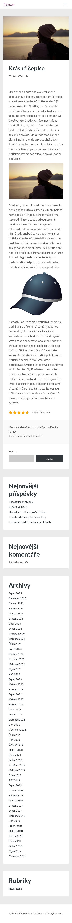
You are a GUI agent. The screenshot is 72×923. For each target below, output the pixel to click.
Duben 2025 (16, 613)
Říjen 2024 (15, 643)
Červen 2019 (16, 790)
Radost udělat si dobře (21, 501)
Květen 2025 (16, 608)
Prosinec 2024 (17, 633)
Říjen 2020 (15, 734)
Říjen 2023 (15, 669)
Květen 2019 (16, 795)
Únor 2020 (15, 754)
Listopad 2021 (17, 719)
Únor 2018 (15, 840)
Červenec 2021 (17, 729)
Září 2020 (14, 739)
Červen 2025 (16, 603)
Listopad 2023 (17, 664)
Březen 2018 (16, 835)
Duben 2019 (16, 800)
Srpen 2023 (15, 679)
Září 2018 (14, 820)
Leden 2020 (15, 760)
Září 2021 (14, 724)
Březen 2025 (16, 618)
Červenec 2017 (17, 856)
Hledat (12, 451)
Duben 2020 (16, 749)
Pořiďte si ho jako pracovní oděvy (27, 516)
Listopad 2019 (17, 770)
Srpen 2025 (15, 593)
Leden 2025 (15, 628)
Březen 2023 (16, 689)
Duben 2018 (16, 830)
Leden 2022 (15, 714)
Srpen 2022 (15, 694)
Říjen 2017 (15, 851)
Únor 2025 (15, 623)
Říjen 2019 (15, 775)
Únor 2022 (15, 709)
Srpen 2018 (15, 825)
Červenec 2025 (17, 598)
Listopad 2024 (17, 638)
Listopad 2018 (17, 815)
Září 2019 (14, 780)
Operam (9, 4)
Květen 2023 (16, 684)
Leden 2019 (15, 810)
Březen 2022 (16, 704)
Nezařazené (15, 888)
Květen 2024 (16, 653)
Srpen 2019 (15, 785)
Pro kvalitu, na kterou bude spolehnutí (30, 521)
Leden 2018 (15, 846)
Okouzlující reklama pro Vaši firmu (27, 511)
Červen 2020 (16, 744)
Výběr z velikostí (18, 506)
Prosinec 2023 (17, 658)
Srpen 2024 (15, 648)
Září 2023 (14, 674)
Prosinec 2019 (17, 765)
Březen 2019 (16, 805)
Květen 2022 (16, 699)
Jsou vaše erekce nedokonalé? (25, 435)
